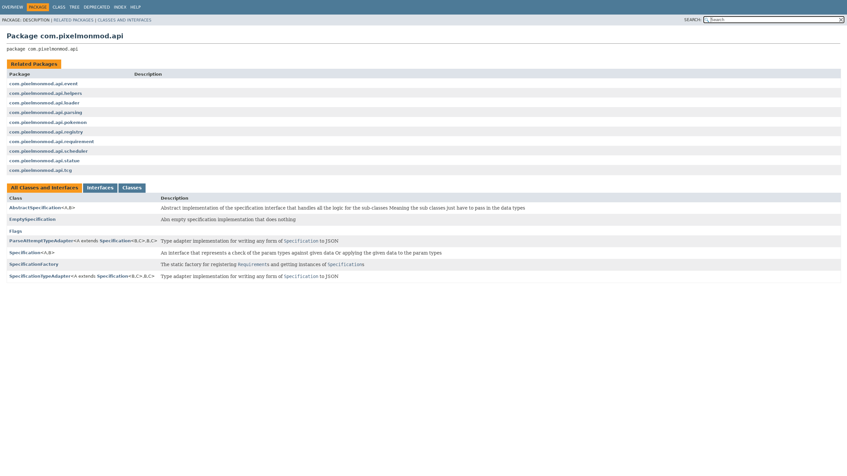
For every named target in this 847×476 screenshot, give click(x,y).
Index (120, 7)
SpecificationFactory (33, 264)
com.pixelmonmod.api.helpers (45, 93)
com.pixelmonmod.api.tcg (40, 170)
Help (135, 7)
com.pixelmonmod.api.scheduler (48, 151)
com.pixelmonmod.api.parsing (45, 112)
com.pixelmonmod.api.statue (44, 160)
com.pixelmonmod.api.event (43, 83)
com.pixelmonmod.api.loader (44, 102)
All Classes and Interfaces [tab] (44, 187)
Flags (15, 231)
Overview (12, 7)
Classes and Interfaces (125, 20)
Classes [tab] (132, 187)
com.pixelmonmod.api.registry (46, 132)
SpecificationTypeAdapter (39, 276)
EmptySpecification (32, 219)
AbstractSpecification (35, 207)
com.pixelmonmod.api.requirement (51, 141)
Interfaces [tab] (100, 187)
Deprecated (97, 7)
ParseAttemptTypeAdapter (41, 240)
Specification (115, 240)
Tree (74, 7)
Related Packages (74, 20)
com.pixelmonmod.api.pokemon (48, 122)
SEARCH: (692, 20)
